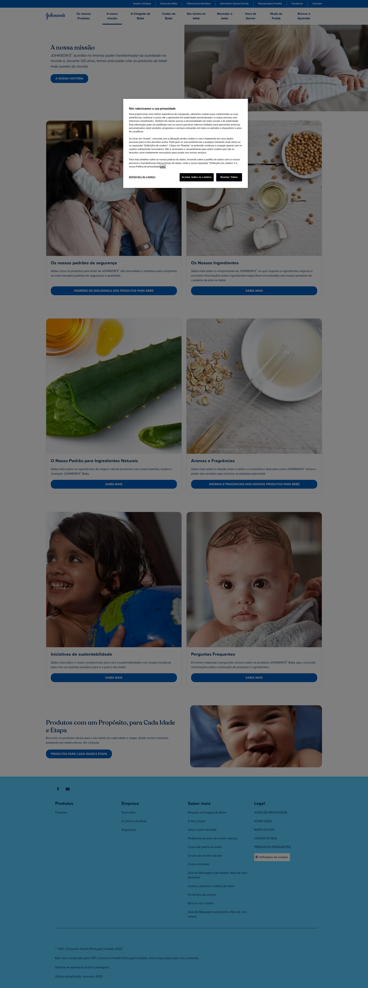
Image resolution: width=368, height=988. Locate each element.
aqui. (162, 166)
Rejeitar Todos (229, 177)
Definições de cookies (142, 177)
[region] (185, 143)
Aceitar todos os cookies (197, 177)
